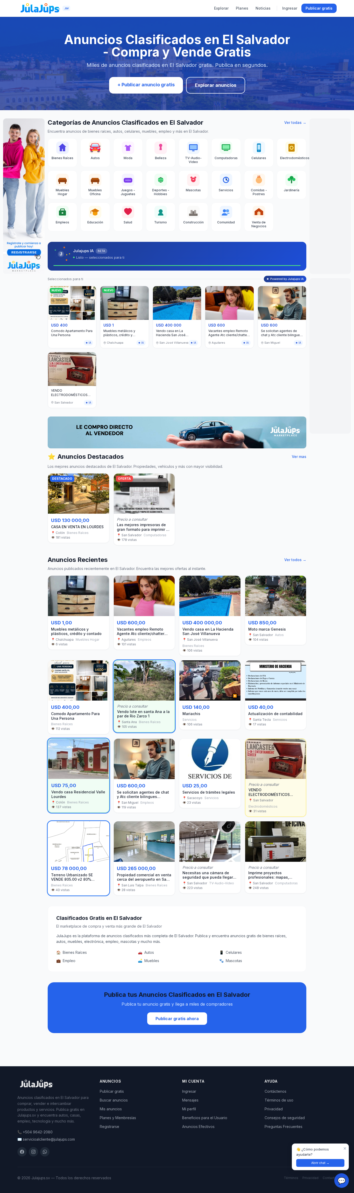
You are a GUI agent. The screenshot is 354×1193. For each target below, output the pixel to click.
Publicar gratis (319, 8)
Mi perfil (189, 1109)
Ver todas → (295, 122)
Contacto (330, 1178)
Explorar (221, 8)
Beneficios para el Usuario (204, 1118)
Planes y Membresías (118, 1118)
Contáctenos (275, 1091)
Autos (146, 952)
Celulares (230, 952)
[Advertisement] (330, 196)
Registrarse (109, 1126)
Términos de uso (279, 1100)
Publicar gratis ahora (177, 1018)
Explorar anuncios (215, 85)
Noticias (263, 8)
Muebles (148, 960)
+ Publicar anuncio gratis (146, 84)
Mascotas (230, 960)
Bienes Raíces (71, 952)
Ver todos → (295, 559)
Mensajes (190, 1100)
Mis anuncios (111, 1109)
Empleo (65, 960)
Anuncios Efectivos (198, 1126)
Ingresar (289, 8)
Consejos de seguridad (285, 1118)
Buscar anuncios (114, 1100)
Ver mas (299, 456)
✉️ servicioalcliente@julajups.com (46, 1139)
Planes (242, 8)
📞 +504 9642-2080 (35, 1132)
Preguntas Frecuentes (283, 1126)
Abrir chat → (320, 1163)
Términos (291, 1178)
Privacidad (274, 1109)
